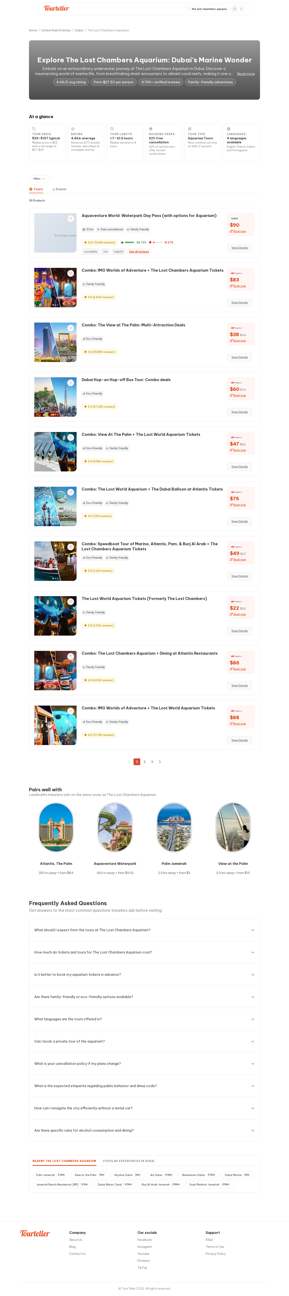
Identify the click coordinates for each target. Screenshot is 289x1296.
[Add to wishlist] (70, 218)
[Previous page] (129, 761)
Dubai (79, 30)
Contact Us (77, 1254)
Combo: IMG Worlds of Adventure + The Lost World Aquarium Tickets (148, 708)
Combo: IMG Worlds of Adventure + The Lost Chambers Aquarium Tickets (153, 270)
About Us (75, 1240)
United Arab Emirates (56, 30)
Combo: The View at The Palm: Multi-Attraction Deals (133, 325)
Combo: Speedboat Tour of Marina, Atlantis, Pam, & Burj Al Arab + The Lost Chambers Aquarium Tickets (150, 546)
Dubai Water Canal (115, 1184)
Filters (36, 178)
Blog (72, 1247)
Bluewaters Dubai (198, 1175)
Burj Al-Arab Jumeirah (160, 1184)
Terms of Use (215, 1247)
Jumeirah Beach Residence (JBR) (62, 1184)
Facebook (145, 1240)
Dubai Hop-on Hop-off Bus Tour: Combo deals (126, 379)
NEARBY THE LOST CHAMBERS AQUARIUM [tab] (64, 1161)
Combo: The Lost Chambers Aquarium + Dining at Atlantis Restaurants (150, 653)
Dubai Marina (237, 1175)
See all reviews (139, 251)
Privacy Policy (216, 1254)
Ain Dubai (161, 1175)
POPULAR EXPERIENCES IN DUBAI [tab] (129, 1161)
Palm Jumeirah (50, 1175)
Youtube (143, 1254)
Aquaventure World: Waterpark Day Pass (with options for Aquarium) (149, 215)
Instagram (145, 1247)
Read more (246, 74)
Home (33, 30)
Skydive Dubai (127, 1175)
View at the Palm (89, 1175)
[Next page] (159, 761)
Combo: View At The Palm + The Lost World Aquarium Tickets (141, 434)
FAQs (209, 1240)
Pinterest (144, 1261)
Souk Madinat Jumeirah (209, 1184)
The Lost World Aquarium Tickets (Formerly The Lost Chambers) (144, 598)
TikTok (142, 1268)
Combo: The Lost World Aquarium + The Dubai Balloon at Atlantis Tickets (152, 489)
